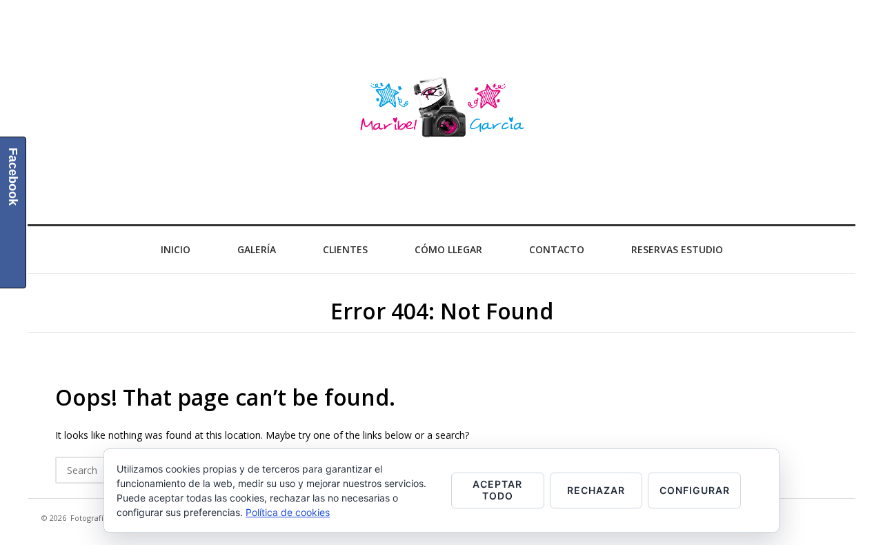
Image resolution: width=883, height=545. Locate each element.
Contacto (556, 249)
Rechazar (596, 490)
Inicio (175, 249)
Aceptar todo (497, 490)
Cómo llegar (448, 249)
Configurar (694, 490)
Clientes (345, 249)
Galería (256, 249)
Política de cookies (288, 512)
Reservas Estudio (677, 249)
